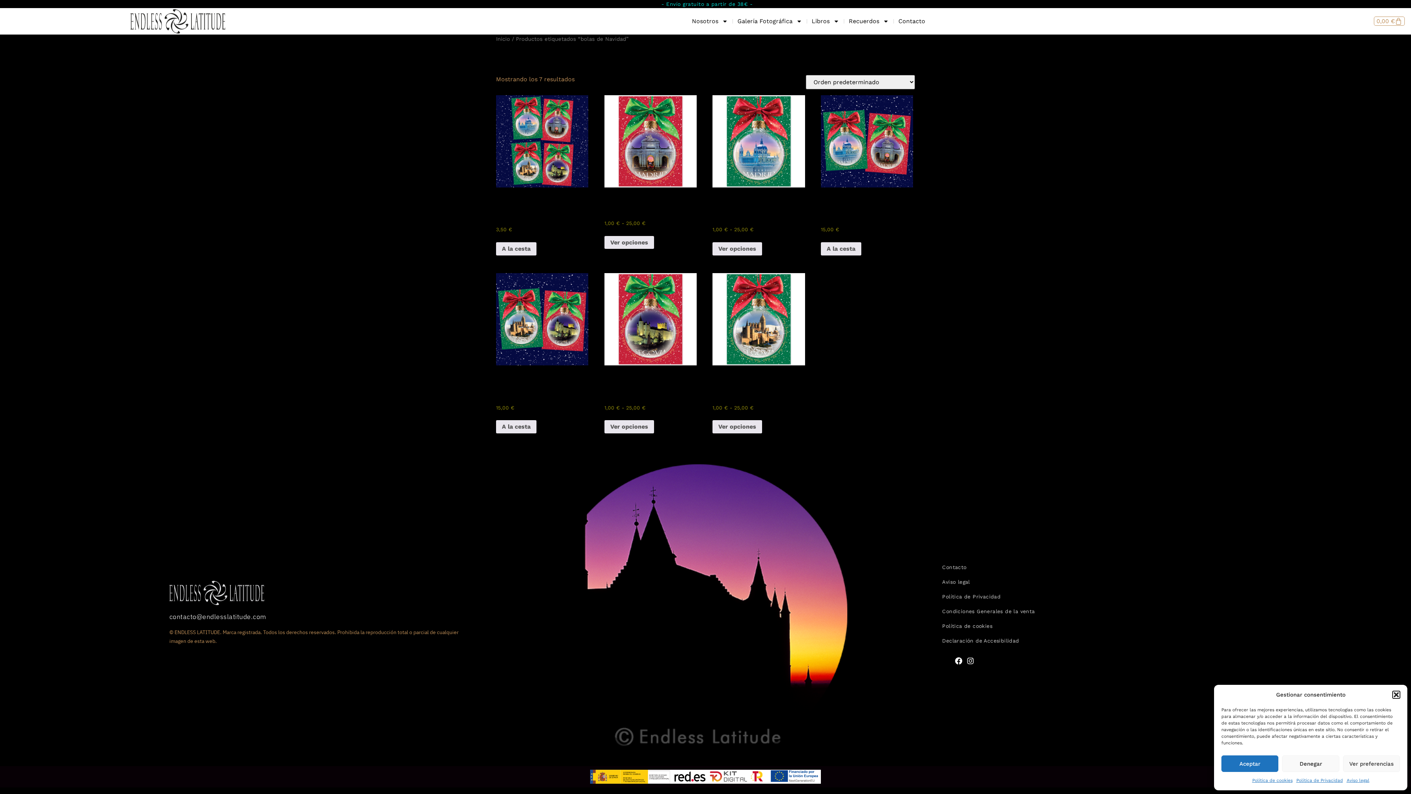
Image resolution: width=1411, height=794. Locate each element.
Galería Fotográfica (765, 21)
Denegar (1311, 764)
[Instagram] (970, 660)
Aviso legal (1358, 780)
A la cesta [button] (516, 248)
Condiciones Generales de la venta (988, 611)
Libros (821, 21)
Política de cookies (1272, 780)
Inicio (503, 39)
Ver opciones (629, 242)
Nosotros (705, 21)
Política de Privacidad (1319, 780)
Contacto (911, 21)
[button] (1396, 694)
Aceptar (1249, 764)
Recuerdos (864, 21)
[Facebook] (958, 660)
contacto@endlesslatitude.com (217, 616)
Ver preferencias (1371, 764)
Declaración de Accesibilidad (980, 641)
